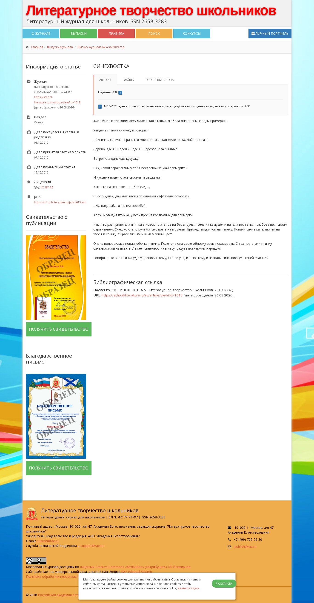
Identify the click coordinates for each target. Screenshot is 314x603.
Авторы (105, 80)
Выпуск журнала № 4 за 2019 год (101, 47)
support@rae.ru (91, 545)
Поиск (154, 33)
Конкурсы (192, 33)
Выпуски (79, 33)
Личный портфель (271, 33)
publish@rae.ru (48, 541)
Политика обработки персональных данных (60, 576)
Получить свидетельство (58, 329)
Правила (116, 33)
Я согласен (224, 584)
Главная (37, 47)
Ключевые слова (160, 80)
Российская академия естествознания (68, 595)
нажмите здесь (189, 588)
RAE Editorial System (136, 571)
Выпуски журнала (60, 47)
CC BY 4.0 (47, 187)
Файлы (128, 80)
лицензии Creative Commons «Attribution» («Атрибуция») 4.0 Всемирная (135, 567)
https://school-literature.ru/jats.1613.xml (60, 202)
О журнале (41, 33)
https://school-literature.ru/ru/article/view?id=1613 (142, 295)
